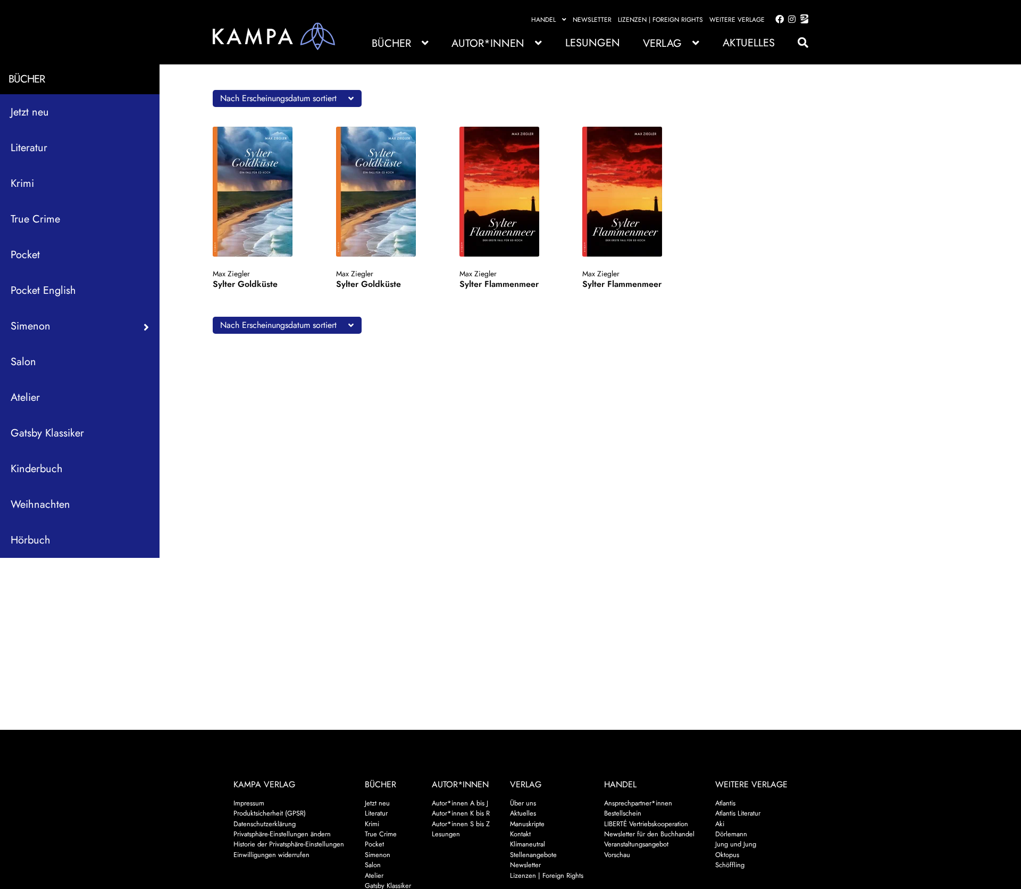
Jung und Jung (735, 844)
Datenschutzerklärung (264, 824)
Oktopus (727, 855)
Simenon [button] (31, 326)
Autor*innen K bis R (461, 813)
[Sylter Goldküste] (263, 192)
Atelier (25, 397)
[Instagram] (790, 20)
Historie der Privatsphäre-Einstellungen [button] (288, 844)
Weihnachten (40, 504)
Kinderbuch (37, 468)
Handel (543, 19)
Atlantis (725, 803)
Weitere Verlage (737, 19)
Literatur (29, 147)
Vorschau (617, 855)
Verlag (662, 43)
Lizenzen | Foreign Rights (660, 19)
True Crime (35, 219)
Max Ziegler (231, 273)
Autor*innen (487, 43)
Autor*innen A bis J (460, 803)
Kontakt (520, 834)
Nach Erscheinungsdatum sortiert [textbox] (278, 98)
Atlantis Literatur (737, 813)
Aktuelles (749, 43)
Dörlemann (731, 834)
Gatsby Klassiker (47, 433)
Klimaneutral (527, 844)
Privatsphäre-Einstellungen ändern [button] (282, 834)
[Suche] (797, 42)
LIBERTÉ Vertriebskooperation (646, 824)
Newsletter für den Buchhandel (649, 834)
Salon (23, 361)
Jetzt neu (30, 112)
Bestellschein (622, 813)
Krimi (22, 183)
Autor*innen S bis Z (461, 824)
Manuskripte (527, 824)
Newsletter (592, 19)
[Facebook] (777, 20)
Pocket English (43, 290)
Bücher (391, 43)
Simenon (377, 855)
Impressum (248, 803)
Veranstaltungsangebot (636, 844)
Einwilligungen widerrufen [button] (271, 855)
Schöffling (729, 865)
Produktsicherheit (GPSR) (269, 813)
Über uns (523, 803)
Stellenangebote (533, 855)
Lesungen (592, 43)
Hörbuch (31, 540)
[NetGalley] (802, 19)
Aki (719, 824)
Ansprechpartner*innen (638, 803)
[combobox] (287, 98)
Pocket (25, 254)
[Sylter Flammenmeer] (509, 192)
